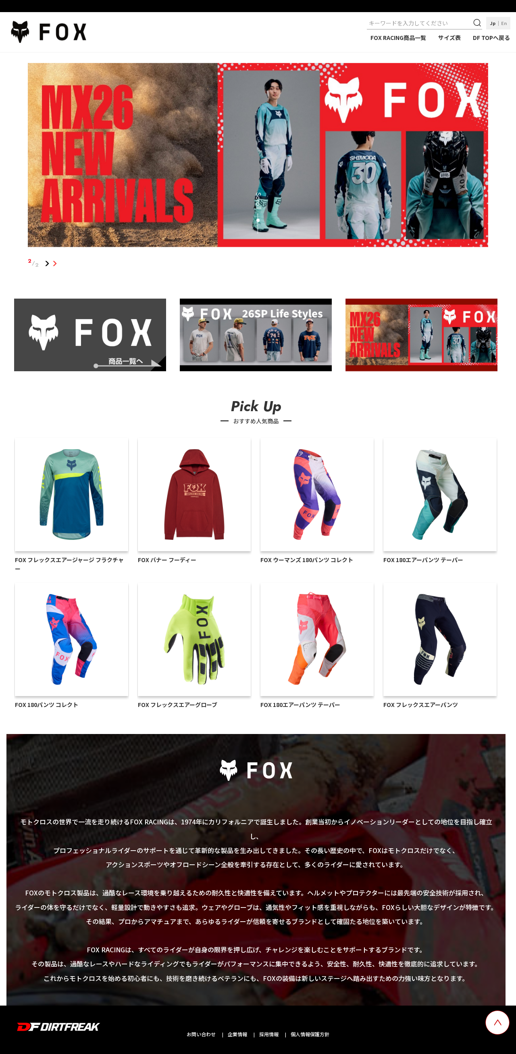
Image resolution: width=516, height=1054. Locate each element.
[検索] (478, 23)
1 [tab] (47, 263)
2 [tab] (55, 263)
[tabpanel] (258, 157)
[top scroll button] (497, 1022)
